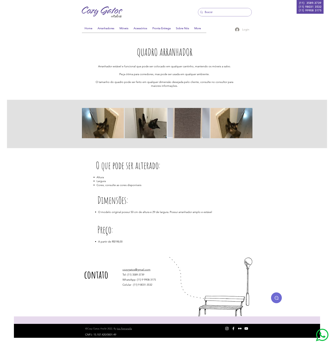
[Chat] (276, 297)
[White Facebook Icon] (233, 328)
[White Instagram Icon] (227, 328)
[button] (103, 123)
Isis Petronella (124, 328)
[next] (246, 125)
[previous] (88, 125)
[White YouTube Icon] (246, 328)
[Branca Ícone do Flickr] (240, 328)
